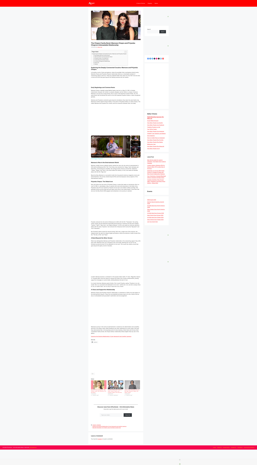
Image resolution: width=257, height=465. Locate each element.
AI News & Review (140, 3)
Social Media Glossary (152, 120)
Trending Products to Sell (153, 127)
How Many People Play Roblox (155, 142)
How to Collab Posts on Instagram (156, 137)
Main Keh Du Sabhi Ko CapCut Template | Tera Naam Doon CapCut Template (156, 161)
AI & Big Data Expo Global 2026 (155, 217)
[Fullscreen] (139, 140)
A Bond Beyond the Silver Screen (102, 59)
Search (149, 29)
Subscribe (127, 415)
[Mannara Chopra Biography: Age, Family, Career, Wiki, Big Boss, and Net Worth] (98, 384)
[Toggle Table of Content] (124, 52)
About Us (219, 447)
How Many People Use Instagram (155, 131)
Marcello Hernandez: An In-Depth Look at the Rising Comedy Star (106, 427)
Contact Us (233, 447)
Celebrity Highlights (96, 424)
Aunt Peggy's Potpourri (101, 137)
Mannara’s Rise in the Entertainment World (103, 56)
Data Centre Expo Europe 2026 (155, 215)
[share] (127, 137)
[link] (93, 137)
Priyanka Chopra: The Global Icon (101, 58)
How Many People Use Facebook (155, 125)
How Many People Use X (153, 148)
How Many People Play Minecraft (155, 146)
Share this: (97, 62)
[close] (129, 459)
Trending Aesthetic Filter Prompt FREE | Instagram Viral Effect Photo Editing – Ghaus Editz (156, 181)
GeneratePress (33, 447)
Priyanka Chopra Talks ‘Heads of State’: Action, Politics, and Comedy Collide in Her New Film (115, 391)
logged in (100, 439)
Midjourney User (151, 144)
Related (96, 64)
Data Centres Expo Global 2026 (155, 219)
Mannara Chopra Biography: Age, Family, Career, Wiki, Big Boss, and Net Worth (98, 391)
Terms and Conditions (249, 447)
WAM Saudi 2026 (151, 199)
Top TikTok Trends (152, 129)
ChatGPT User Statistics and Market (156, 133)
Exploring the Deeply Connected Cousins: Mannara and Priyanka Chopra (109, 53)
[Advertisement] (156, 86)
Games (156, 3)
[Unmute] (133, 140)
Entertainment (164, 3)
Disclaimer (240, 447)
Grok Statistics (151, 135)
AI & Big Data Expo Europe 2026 (155, 213)
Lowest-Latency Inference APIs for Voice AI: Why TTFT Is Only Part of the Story (156, 167)
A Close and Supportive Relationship (102, 61)
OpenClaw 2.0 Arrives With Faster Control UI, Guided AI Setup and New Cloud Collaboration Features (156, 172)
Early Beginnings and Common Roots (102, 55)
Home (214, 447)
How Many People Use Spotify (155, 122)
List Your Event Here (152, 221)
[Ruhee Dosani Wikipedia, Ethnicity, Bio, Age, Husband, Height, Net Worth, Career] (132, 384)
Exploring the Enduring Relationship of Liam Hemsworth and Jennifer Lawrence (111, 336)
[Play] (131, 140)
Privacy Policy (226, 447)
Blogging (150, 3)
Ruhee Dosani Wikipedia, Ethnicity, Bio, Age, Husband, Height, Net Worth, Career (132, 391)
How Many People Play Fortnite (155, 140)
